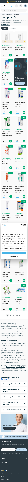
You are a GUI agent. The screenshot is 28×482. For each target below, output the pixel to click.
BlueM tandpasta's (20, 367)
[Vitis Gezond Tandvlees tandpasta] (7, 93)
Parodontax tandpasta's (7, 370)
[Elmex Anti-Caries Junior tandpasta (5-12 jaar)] (7, 177)
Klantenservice (13, 474)
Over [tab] (23, 229)
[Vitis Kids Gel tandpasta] (20, 206)
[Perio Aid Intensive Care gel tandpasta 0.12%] (7, 64)
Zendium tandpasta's (18, 368)
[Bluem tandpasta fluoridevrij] (20, 37)
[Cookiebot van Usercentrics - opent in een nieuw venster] (20, 225)
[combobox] (14, 10)
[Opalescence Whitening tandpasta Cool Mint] (7, 122)
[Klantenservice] (16, 5)
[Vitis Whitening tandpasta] (20, 122)
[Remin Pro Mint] (20, 263)
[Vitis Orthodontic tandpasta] (20, 93)
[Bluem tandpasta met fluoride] (7, 37)
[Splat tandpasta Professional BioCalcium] (7, 290)
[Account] (21, 5)
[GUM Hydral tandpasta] (20, 290)
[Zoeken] (25, 10)
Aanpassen (13, 256)
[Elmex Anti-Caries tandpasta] (7, 150)
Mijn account (4, 474)
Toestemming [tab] (5, 229)
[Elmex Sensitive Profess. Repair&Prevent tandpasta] (20, 177)
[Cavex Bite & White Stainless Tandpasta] (7, 206)
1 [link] (7, 315)
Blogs (2, 476)
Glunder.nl (7, 479)
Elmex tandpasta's (10, 367)
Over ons (20, 474)
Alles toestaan (14, 253)
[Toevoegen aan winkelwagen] (10, 55)
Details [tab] (14, 229)
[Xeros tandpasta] (20, 150)
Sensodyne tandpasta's (7, 368)
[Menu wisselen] (2, 6)
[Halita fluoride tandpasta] (7, 263)
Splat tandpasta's (17, 370)
